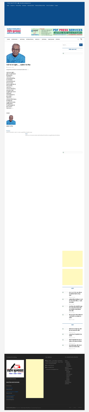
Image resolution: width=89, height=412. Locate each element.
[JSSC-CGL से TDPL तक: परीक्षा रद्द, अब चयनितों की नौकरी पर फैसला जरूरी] (65, 293)
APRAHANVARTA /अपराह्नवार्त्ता (12, 391)
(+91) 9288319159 (50, 367)
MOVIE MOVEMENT (10, 395)
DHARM (68, 372)
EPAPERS (58, 39)
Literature (68, 375)
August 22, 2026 (72, 343)
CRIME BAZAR (51, 39)
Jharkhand (14, 39)
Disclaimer (24, 5)
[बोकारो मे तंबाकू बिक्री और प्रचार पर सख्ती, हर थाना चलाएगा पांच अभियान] (65, 341)
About (8, 5)
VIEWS (67, 376)
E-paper (56, 5)
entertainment (69, 374)
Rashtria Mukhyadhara (11, 407)
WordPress (28, 407)
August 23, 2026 (72, 337)
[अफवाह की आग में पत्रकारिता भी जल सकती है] (65, 335)
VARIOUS (37, 39)
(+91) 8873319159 (50, 365)
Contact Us (12, 5)
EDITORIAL (44, 39)
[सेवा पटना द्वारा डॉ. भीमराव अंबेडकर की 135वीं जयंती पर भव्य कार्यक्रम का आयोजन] (65, 316)
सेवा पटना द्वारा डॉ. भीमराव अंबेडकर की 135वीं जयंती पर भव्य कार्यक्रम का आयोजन (75, 316)
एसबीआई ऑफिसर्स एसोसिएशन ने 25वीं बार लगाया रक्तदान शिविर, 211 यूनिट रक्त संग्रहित (75, 301)
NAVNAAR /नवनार (10, 398)
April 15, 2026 (72, 319)
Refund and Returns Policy (40, 5)
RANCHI (68, 363)
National (22, 39)
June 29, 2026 (72, 312)
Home (8, 39)
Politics (67, 378)
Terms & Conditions (50, 5)
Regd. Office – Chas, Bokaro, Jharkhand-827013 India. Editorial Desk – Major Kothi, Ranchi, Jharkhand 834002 (54, 362)
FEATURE (68, 371)
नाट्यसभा (67, 379)
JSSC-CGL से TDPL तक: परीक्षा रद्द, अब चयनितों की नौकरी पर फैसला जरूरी (75, 294)
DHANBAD (68, 366)
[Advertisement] (44, 17)
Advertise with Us (30, 5)
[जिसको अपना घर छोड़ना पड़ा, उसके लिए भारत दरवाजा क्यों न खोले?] (65, 330)
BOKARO (68, 364)
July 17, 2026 (72, 304)
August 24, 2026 (72, 332)
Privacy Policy (18, 5)
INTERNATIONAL (30, 39)
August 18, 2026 (72, 297)
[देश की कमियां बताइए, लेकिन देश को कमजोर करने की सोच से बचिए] (65, 346)
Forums (74, 407)
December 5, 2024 (10, 67)
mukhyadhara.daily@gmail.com (25, 3)
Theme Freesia (23, 407)
